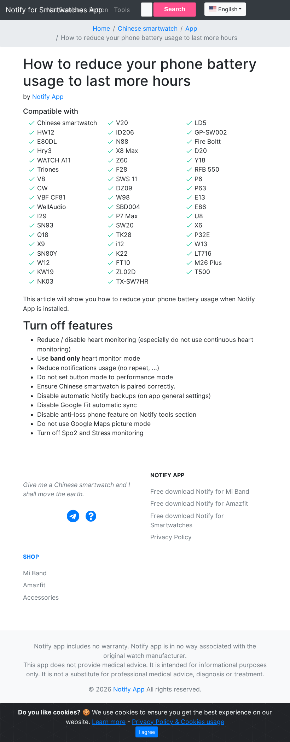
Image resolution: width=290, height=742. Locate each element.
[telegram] (73, 516)
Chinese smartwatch (148, 28)
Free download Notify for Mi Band (199, 491)
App (191, 28)
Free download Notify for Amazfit (199, 503)
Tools (122, 9)
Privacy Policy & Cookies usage (178, 721)
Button (98, 9)
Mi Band (35, 573)
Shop (31, 556)
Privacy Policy (171, 537)
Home (101, 28)
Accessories (41, 597)
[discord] (91, 516)
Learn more (109, 721)
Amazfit (34, 585)
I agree (147, 732)
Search (174, 9)
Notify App (48, 96)
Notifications (65, 9)
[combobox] (225, 9)
